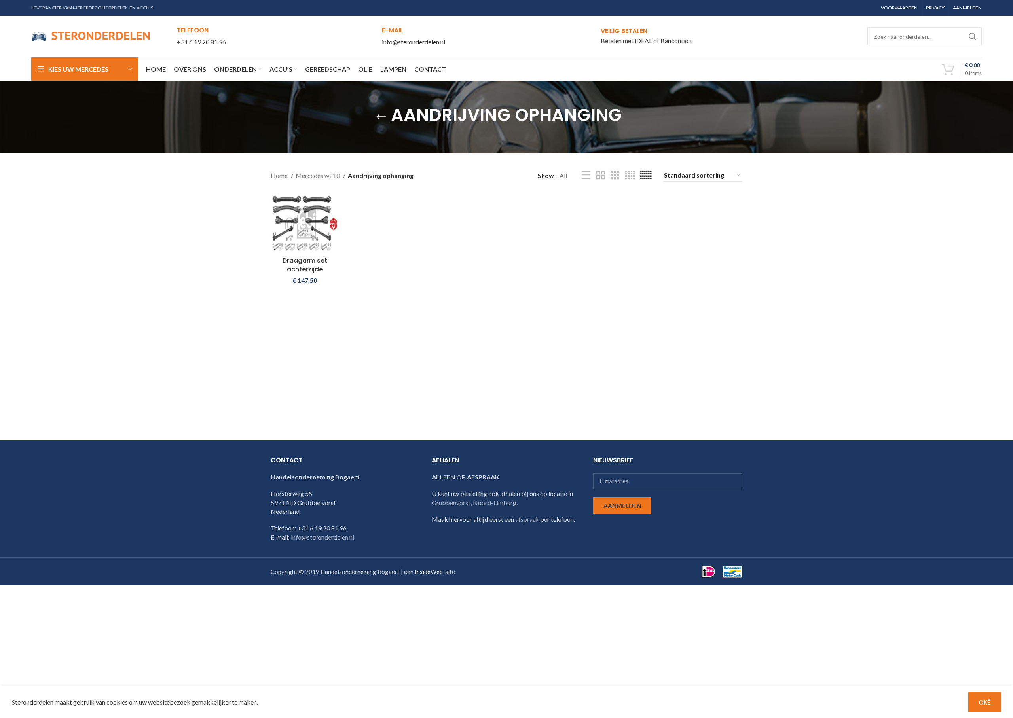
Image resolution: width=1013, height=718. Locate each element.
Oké (985, 702)
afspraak (527, 519)
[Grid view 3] (615, 175)
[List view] (586, 175)
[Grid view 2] (600, 175)
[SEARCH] (973, 36)
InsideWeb (429, 571)
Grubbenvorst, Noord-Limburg (474, 502)
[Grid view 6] (645, 175)
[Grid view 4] (630, 175)
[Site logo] (90, 35)
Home (280, 175)
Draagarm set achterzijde (305, 265)
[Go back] (381, 117)
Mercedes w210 (318, 175)
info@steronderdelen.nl (413, 41)
